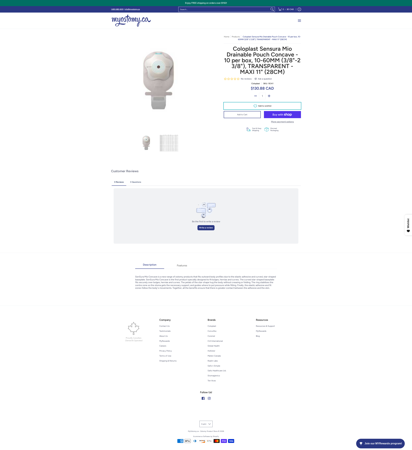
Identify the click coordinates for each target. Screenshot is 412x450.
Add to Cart (242, 114)
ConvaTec (212, 331)
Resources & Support (265, 326)
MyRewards (164, 341)
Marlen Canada (214, 356)
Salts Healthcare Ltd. (217, 370)
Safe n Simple (214, 366)
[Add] (269, 96)
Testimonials (165, 331)
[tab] (149, 266)
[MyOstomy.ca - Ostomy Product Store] (131, 21)
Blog (258, 336)
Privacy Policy (165, 351)
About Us (163, 336)
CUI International (215, 341)
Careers (162, 346)
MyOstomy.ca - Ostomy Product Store (203, 431)
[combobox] (224, 9)
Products (236, 36)
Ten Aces (212, 380)
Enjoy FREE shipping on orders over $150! (206, 3)
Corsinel (211, 336)
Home (226, 36)
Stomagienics (214, 375)
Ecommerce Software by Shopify (206, 436)
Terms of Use (165, 356)
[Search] (272, 9)
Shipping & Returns (168, 361)
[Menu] (299, 21)
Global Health (214, 346)
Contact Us (164, 326)
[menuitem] (286, 9)
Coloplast (255, 83)
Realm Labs (213, 361)
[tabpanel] (206, 279)
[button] (203, 398)
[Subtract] (255, 96)
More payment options (282, 121)
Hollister (211, 351)
